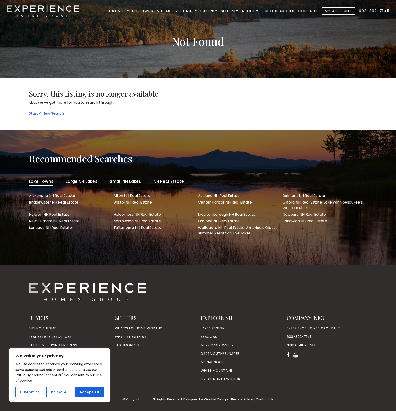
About (248, 11)
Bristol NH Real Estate (132, 202)
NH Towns (142, 11)
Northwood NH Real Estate (137, 221)
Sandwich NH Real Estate (305, 221)
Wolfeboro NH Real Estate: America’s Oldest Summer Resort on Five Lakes (237, 230)
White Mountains (217, 370)
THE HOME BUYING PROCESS (53, 345)
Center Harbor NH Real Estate (225, 202)
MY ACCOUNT (338, 11)
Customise (30, 392)
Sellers (228, 11)
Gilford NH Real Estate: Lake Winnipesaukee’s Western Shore (323, 205)
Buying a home (42, 328)
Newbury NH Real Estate (304, 214)
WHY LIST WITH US (130, 336)
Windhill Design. (216, 399)
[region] (59, 375)
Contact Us (265, 399)
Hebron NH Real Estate (49, 214)
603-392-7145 (374, 10)
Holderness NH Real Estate (137, 214)
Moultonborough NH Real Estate (226, 214)
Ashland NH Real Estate (219, 195)
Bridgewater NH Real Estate (53, 202)
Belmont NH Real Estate (304, 195)
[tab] (41, 182)
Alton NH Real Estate (131, 195)
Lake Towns (41, 181)
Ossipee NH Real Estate (219, 221)
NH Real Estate (169, 181)
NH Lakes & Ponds (175, 11)
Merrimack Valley (217, 345)
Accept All (89, 392)
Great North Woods (220, 379)
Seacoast (210, 336)
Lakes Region (213, 328)
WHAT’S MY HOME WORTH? (138, 328)
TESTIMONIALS (127, 345)
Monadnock (212, 362)
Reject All (60, 392)
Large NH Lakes (81, 181)
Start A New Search (46, 113)
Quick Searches (278, 11)
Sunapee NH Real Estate (50, 227)
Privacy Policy (242, 399)
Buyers (207, 11)
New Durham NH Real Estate (54, 221)
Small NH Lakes (125, 181)
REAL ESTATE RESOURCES (50, 336)
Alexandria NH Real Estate (52, 195)
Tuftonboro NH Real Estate (137, 227)
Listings (117, 11)
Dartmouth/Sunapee (220, 353)
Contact (308, 11)
